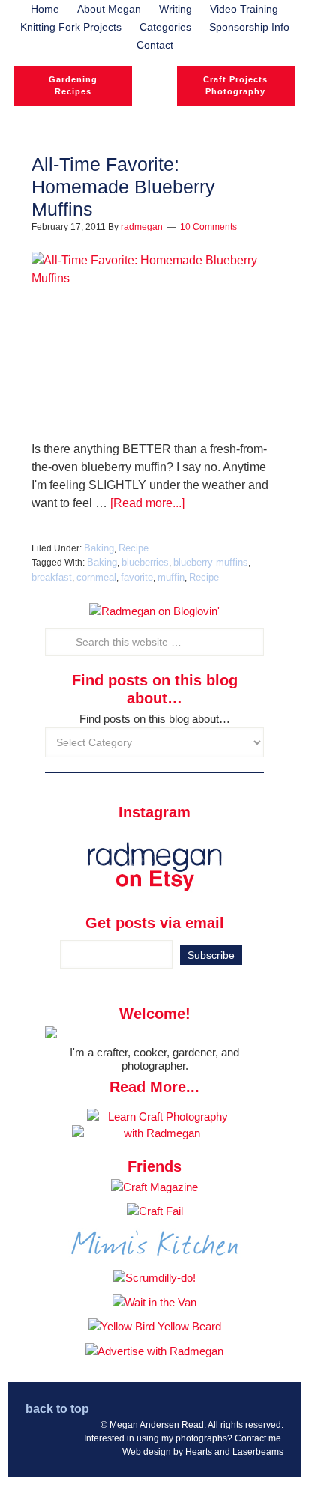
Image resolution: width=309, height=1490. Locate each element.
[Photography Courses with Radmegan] (162, 1133)
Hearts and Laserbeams (234, 1452)
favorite (137, 577)
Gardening (73, 79)
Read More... (155, 1087)
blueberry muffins (210, 562)
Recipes (73, 91)
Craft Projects (235, 79)
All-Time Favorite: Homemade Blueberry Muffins (123, 186)
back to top (57, 1408)
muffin (171, 577)
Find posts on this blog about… (155, 718)
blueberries (145, 562)
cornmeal (96, 577)
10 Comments (208, 227)
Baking (99, 548)
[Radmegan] (154, 97)
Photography (236, 91)
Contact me (258, 1438)
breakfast (52, 577)
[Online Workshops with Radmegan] (79, 1133)
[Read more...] (147, 503)
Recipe (133, 548)
